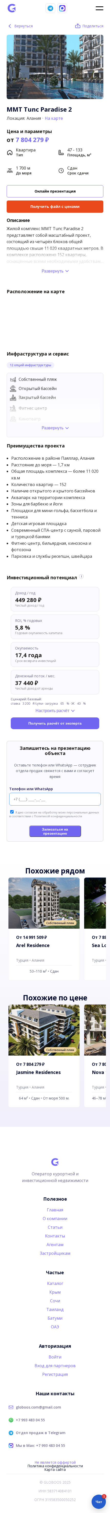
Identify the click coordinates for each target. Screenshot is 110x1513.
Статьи (55, 1227)
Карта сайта (55, 1469)
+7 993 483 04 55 (30, 1420)
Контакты (55, 1236)
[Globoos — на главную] (12, 8)
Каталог (55, 1283)
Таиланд (55, 1309)
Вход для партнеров (55, 1365)
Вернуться (20, 25)
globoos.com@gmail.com (38, 1407)
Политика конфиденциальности (55, 1466)
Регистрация (55, 1374)
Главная (55, 1210)
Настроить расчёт (52, 710)
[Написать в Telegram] (50, 8)
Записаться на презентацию (55, 831)
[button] (98, 64)
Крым (55, 1292)
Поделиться (92, 26)
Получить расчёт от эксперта (55, 723)
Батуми (55, 1318)
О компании (55, 1218)
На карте (54, 118)
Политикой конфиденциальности (58, 816)
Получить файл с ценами (55, 206)
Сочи (55, 1301)
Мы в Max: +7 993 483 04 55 (40, 1445)
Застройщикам (55, 1253)
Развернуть (52, 271)
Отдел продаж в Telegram (40, 1433)
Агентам (55, 1244)
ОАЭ (55, 1327)
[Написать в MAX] (62, 8)
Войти (55, 1357)
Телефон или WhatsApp (31, 789)
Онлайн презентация (55, 191)
